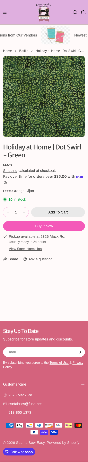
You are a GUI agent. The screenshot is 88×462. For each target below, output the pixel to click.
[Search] (75, 12)
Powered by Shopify (63, 443)
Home (7, 51)
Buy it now (44, 226)
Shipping (10, 171)
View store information (25, 249)
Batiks (23, 51)
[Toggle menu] (5, 12)
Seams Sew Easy (30, 443)
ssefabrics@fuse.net (25, 404)
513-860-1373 (19, 412)
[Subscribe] (80, 352)
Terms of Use (59, 362)
